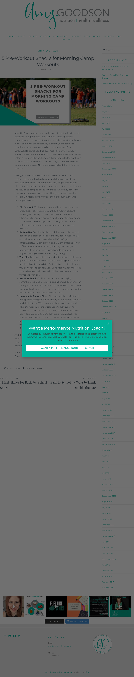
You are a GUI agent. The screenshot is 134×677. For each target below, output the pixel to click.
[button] (108, 324)
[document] (67, 338)
